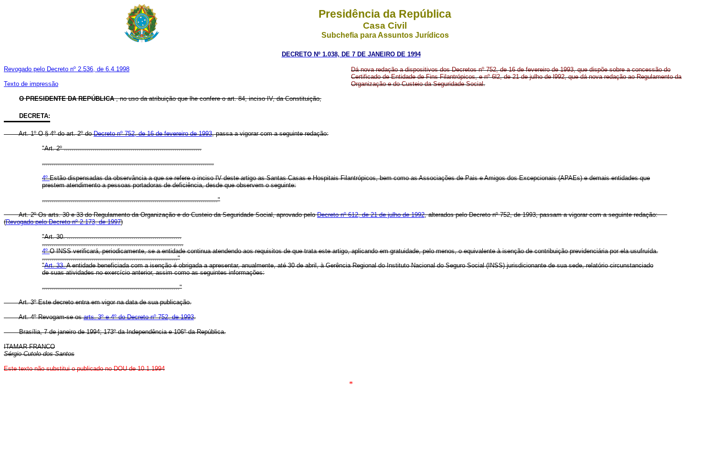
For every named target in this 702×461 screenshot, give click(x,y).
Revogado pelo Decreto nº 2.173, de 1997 (63, 221)
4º (46, 178)
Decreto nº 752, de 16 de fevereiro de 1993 (153, 133)
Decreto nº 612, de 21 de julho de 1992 (371, 214)
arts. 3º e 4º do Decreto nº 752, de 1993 (139, 317)
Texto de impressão (31, 83)
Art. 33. (55, 265)
